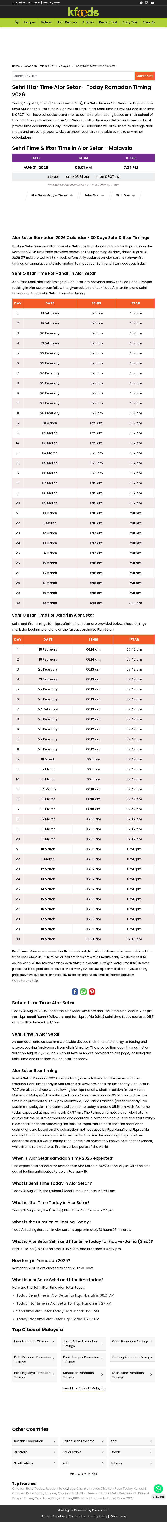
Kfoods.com (100, 1510)
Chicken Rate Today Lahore (34, 1493)
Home (16, 66)
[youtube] (152, 2)
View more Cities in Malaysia (83, 1388)
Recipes (30, 22)
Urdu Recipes (67, 22)
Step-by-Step (153, 22)
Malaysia (64, 66)
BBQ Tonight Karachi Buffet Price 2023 (103, 1498)
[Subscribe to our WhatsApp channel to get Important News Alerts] (158, 1488)
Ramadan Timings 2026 (39, 66)
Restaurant (108, 22)
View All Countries (83, 1474)
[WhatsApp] (83, 991)
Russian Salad (56, 1488)
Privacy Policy (97, 1516)
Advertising (118, 1516)
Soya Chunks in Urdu (84, 1488)
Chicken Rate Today (28, 1488)
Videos (46, 22)
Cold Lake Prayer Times (53, 1498)
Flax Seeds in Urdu (94, 1493)
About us (59, 1516)
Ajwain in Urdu (69, 1493)
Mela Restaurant (123, 1493)
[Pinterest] (92, 991)
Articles (88, 22)
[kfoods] (83, 12)
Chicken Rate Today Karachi (123, 1488)
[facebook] (141, 2)
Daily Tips (130, 22)
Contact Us (77, 1516)
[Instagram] (147, 2)
